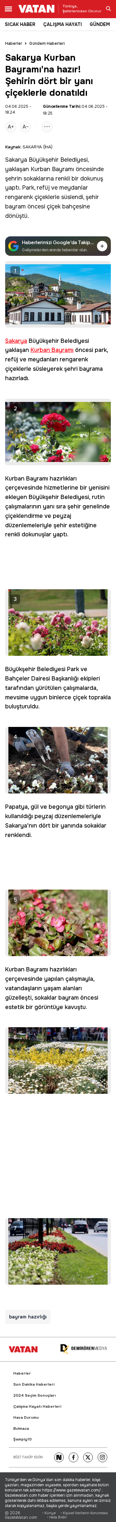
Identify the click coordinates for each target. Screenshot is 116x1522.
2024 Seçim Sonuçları (34, 1395)
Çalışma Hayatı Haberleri (37, 1406)
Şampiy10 (22, 1439)
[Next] (59, 1457)
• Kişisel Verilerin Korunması (84, 1513)
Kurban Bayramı (52, 169)
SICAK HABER (20, 24)
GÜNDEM (100, 24)
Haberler (13, 43)
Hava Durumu (26, 1417)
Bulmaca (21, 1428)
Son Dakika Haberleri (33, 1384)
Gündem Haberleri (47, 43)
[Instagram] (102, 1457)
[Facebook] (73, 1457)
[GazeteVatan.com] (23, 1349)
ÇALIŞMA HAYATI (62, 24)
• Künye (49, 1513)
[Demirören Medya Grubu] (83, 1349)
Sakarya (16, 159)
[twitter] (88, 1457)
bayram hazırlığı (28, 1317)
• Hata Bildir (57, 1517)
